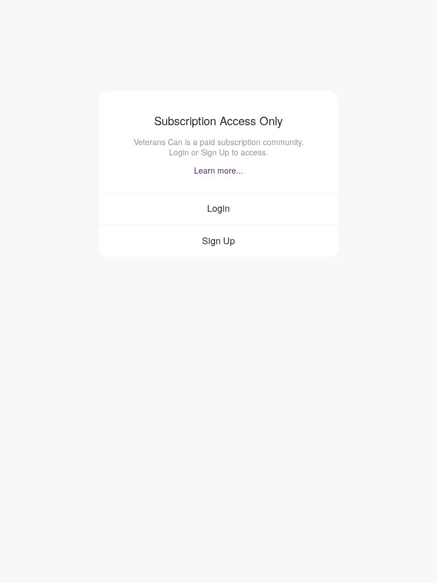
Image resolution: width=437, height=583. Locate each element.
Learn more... (218, 170)
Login (218, 208)
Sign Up (218, 240)
